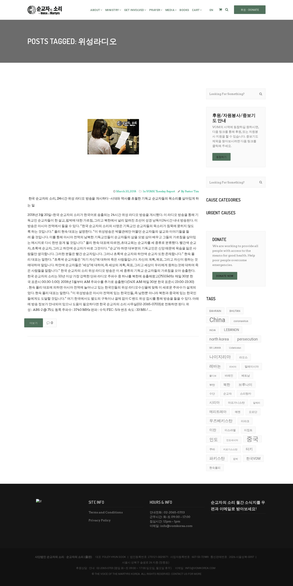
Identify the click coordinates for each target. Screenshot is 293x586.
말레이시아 (252, 366)
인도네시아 (232, 440)
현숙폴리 (215, 467)
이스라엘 (230, 430)
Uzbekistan (235, 347)
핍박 (235, 459)
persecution (247, 339)
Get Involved (134, 10)
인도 (213, 439)
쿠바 (212, 449)
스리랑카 (245, 393)
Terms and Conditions (106, 512)
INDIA (212, 330)
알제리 (256, 402)
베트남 (246, 375)
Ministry (112, 10)
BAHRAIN (215, 311)
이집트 (248, 430)
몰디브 (212, 375)
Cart (196, 10)
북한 (226, 385)
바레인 (229, 375)
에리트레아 (218, 412)
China (217, 319)
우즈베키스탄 (221, 420)
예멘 (237, 412)
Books (184, 10)
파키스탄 (217, 458)
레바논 (215, 366)
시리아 (214, 402)
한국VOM (253, 459)
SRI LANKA (215, 347)
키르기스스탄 (230, 449)
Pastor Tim (192, 191)
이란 (212, 430)
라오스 (243, 357)
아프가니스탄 (236, 402)
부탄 (212, 384)
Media (170, 10)
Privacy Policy (100, 520)
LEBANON (231, 330)
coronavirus (241, 321)
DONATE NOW (224, 276)
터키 (249, 449)
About (95, 10)
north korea (219, 339)
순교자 (227, 393)
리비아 (232, 366)
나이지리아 (220, 356)
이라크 (245, 421)
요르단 (253, 412)
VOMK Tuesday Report (160, 191)
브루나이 (245, 385)
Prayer (154, 10)
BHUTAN (235, 311)
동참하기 (221, 157)
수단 (212, 393)
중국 (252, 438)
